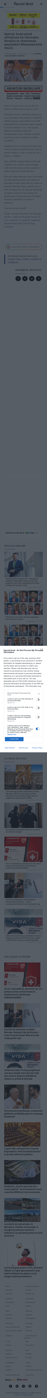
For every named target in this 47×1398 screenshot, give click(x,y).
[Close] (42, 650)
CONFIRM (14, 739)
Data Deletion (10, 748)
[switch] (38, 699)
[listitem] (23, 694)
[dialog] (23, 699)
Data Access (23, 748)
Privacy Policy (37, 748)
